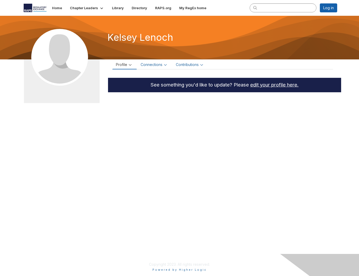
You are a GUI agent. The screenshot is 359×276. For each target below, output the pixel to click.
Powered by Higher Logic (179, 270)
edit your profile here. (274, 85)
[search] (255, 7)
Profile (121, 64)
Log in (328, 8)
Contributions (187, 64)
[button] (87, 8)
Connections (151, 64)
